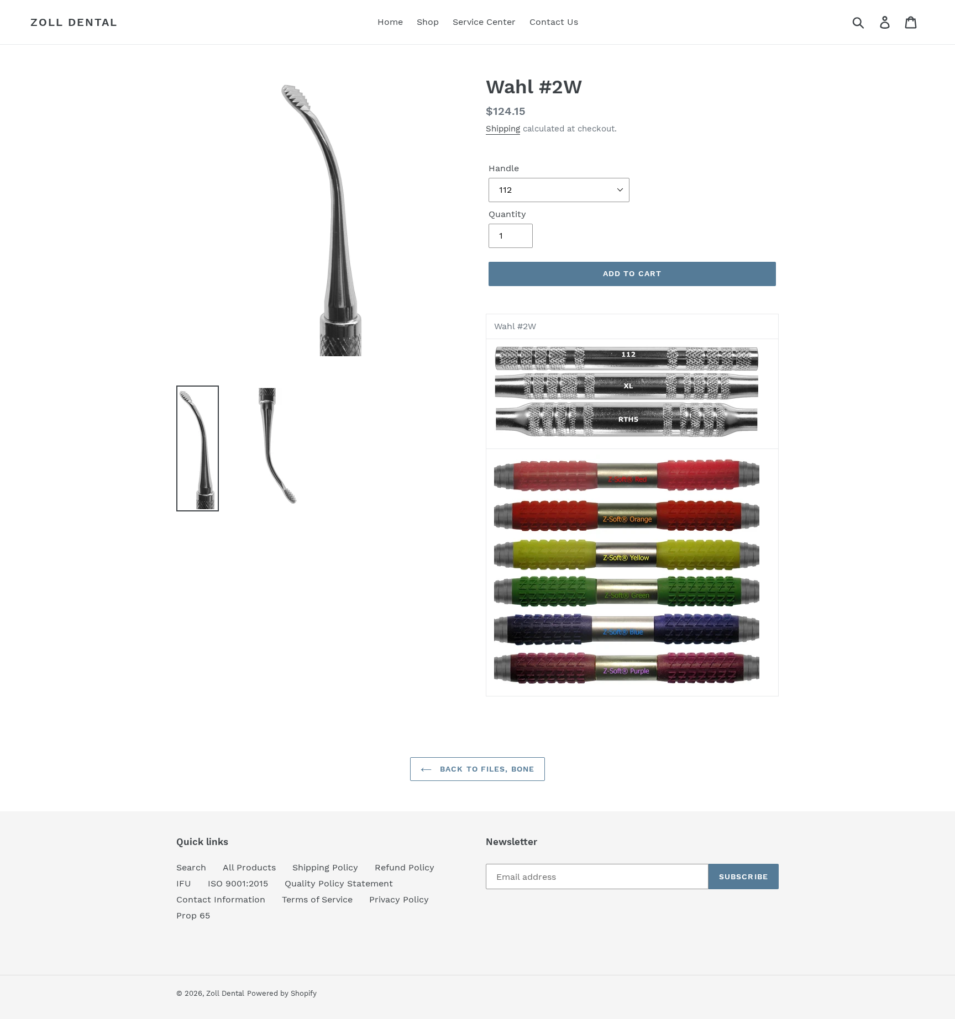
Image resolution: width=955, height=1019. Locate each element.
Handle (504, 168)
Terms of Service (317, 899)
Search (191, 867)
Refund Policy (404, 867)
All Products (249, 867)
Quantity (507, 214)
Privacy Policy (399, 899)
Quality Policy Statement (339, 883)
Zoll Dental (74, 22)
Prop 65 (193, 915)
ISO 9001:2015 (238, 883)
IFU (183, 883)
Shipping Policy (325, 867)
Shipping (503, 129)
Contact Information (220, 899)
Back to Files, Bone (485, 768)
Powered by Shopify (282, 993)
